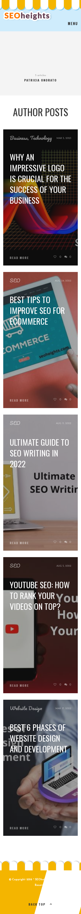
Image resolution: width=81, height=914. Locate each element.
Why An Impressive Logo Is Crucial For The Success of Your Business (40, 178)
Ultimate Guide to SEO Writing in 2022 (39, 453)
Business (19, 138)
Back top (37, 904)
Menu (73, 23)
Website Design (26, 708)
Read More (19, 258)
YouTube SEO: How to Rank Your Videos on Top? (40, 595)
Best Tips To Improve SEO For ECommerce (37, 310)
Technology (41, 138)
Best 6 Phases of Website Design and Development (38, 738)
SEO (15, 280)
